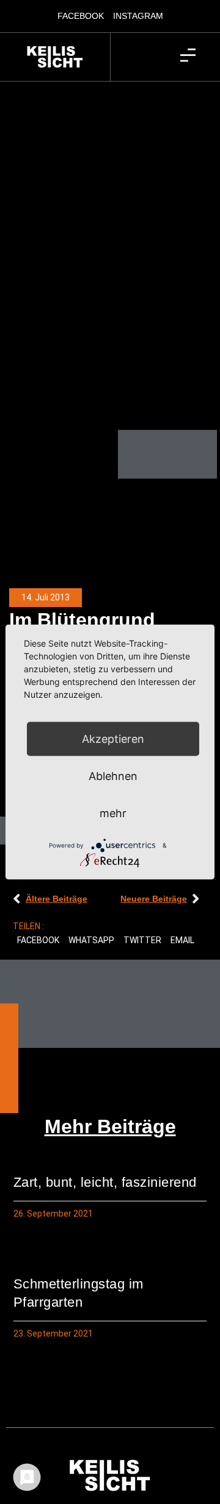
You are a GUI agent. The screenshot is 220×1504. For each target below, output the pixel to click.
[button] (38, 940)
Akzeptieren (113, 739)
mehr (113, 813)
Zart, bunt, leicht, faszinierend (105, 1182)
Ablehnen (113, 776)
